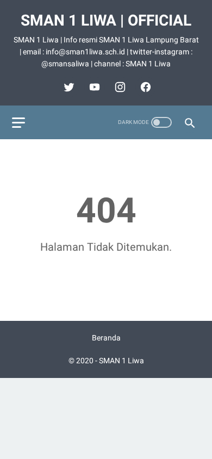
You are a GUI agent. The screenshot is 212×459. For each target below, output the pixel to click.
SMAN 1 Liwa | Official (106, 20)
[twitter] (67, 87)
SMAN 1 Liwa (121, 360)
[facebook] (144, 87)
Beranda (106, 337)
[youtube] (93, 87)
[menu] (18, 122)
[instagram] (118, 87)
